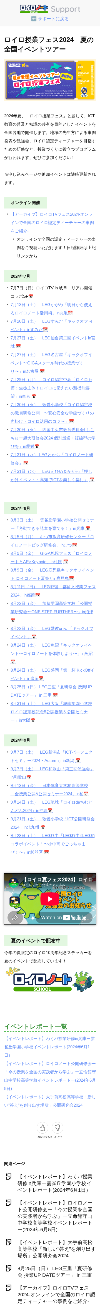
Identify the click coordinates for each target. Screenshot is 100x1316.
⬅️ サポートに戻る (50, 18)
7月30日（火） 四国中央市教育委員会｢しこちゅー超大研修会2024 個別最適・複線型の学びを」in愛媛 (53, 438)
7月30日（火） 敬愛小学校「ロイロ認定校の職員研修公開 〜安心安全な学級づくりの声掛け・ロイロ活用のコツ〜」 (52, 413)
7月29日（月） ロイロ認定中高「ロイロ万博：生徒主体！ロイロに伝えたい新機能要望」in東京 (51, 388)
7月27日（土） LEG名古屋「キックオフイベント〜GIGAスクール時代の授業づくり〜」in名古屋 (51, 363)
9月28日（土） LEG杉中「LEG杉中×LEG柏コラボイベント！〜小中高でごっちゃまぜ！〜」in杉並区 (53, 844)
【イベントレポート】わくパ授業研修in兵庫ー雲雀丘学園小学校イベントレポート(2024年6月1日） (49, 1046)
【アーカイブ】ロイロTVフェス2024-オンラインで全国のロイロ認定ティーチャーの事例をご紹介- (52, 222)
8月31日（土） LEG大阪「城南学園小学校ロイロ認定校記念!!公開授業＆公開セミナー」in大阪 (51, 711)
